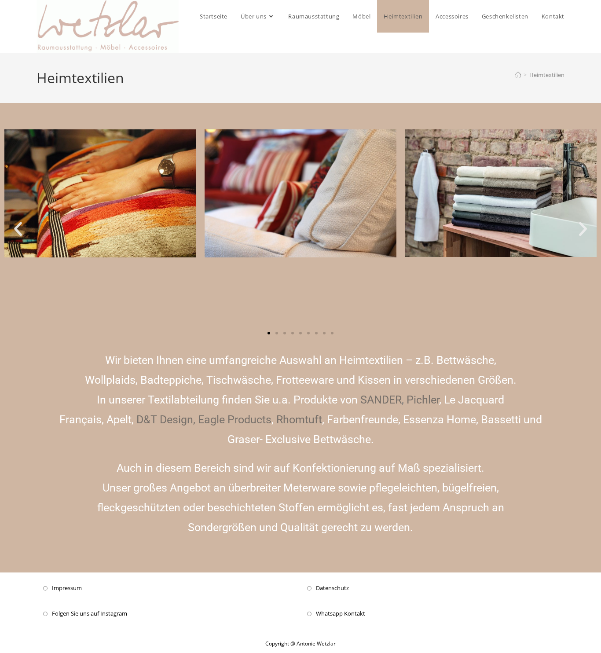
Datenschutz (332, 588)
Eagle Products (234, 419)
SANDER (381, 399)
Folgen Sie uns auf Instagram (89, 613)
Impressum (67, 588)
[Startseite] (518, 75)
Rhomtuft (299, 419)
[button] (18, 229)
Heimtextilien (546, 75)
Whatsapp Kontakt (340, 613)
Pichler (423, 399)
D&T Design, (165, 419)
